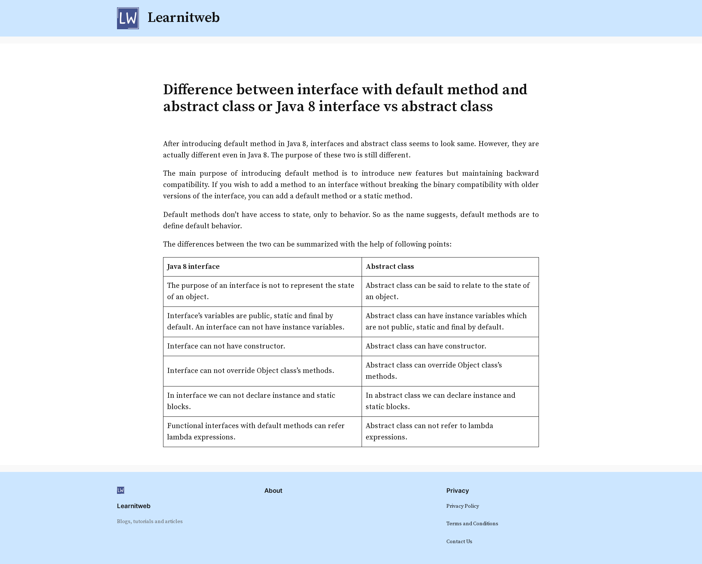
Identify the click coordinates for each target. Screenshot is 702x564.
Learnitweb (134, 506)
